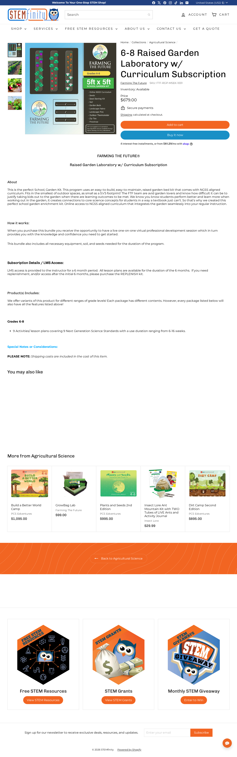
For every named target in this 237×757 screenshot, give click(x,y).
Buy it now (175, 135)
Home (124, 42)
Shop (17, 28)
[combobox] (109, 14)
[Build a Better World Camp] (29, 495)
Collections (139, 42)
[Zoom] (70, 88)
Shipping (126, 114)
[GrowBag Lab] (74, 493)
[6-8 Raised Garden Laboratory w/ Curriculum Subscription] (25, 412)
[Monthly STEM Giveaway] (194, 655)
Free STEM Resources (90, 28)
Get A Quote (206, 28)
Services (44, 28)
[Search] (149, 14)
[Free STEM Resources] (43, 655)
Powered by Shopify (129, 749)
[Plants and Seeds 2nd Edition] (118, 495)
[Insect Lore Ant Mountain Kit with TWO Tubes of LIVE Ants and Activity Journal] (163, 499)
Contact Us (170, 28)
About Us (136, 28)
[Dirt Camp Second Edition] (207, 495)
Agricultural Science (162, 42)
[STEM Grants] (119, 655)
